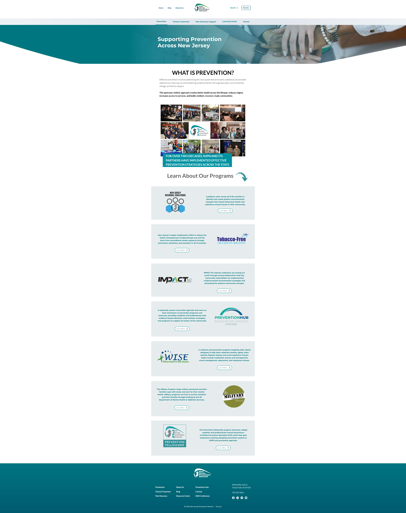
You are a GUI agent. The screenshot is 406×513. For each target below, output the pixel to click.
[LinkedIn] (242, 498)
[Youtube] (246, 498)
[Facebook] (233, 498)
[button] (179, 8)
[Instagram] (237, 498)
